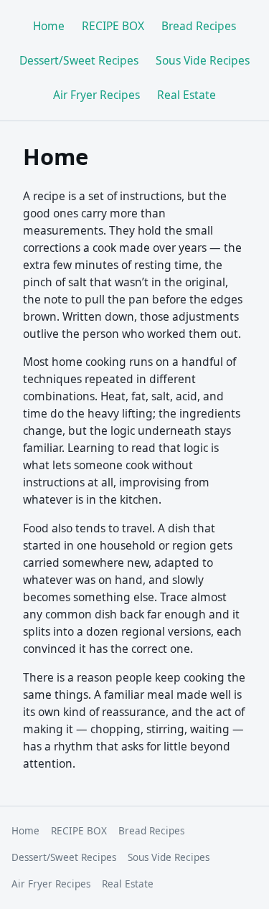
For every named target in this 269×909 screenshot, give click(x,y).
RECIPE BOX (113, 26)
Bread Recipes (198, 26)
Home (49, 26)
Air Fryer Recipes (96, 95)
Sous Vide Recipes (203, 60)
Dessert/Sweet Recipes (78, 60)
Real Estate (186, 95)
